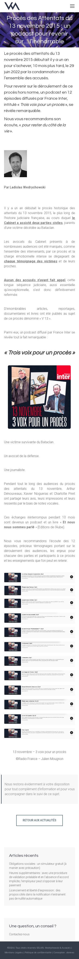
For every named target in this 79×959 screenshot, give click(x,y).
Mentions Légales (14, 952)
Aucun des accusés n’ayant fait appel (34, 280)
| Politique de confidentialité (37, 952)
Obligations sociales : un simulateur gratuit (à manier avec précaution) (37, 865)
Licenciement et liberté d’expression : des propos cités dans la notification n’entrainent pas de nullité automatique (37, 894)
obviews (70, 952)
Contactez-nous (19, 934)
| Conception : (59, 952)
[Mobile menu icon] (72, 6)
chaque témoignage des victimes (30, 261)
